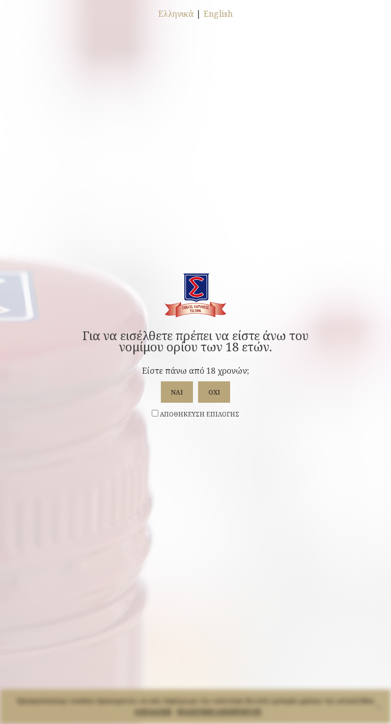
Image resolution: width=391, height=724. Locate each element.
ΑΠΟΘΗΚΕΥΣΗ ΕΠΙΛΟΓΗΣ (198, 414)
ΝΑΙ (177, 392)
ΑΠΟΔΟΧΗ (153, 711)
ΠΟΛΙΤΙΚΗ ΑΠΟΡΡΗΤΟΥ (219, 711)
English (218, 13)
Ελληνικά (175, 13)
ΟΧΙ (214, 392)
